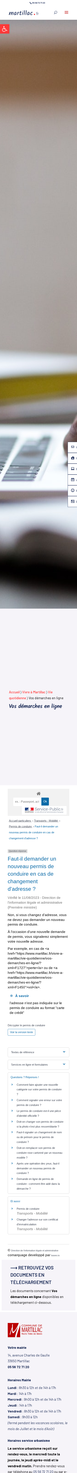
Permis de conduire (20, 826)
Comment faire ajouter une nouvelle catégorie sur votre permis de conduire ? (39, 1089)
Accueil (14, 692)
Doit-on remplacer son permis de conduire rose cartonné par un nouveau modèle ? (39, 1152)
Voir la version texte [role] (21, 1032)
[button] (4, 29)
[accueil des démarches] (38, 793)
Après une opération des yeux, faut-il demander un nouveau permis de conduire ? (38, 1168)
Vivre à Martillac (33, 692)
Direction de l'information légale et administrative (34, 1250)
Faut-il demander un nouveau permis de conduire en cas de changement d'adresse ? (33, 832)
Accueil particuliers (20, 820)
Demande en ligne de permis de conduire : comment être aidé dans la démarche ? (38, 1183)
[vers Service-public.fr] (44, 810)
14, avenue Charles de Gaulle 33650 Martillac (29, 1361)
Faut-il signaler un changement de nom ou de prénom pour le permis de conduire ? (39, 1137)
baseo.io (55, 1255)
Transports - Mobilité (46, 820)
